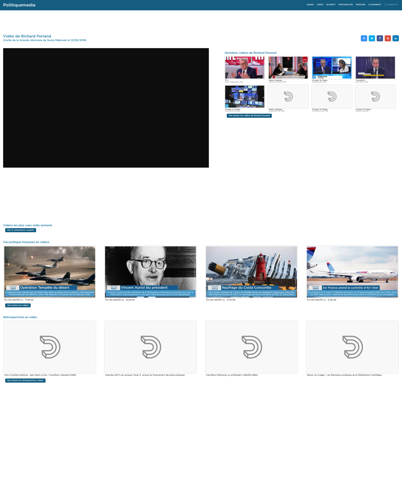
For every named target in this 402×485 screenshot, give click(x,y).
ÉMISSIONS (360, 4)
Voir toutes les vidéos (18, 305)
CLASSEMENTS (374, 4)
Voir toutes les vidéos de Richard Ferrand (249, 116)
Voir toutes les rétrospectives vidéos (25, 381)
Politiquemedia (19, 5)
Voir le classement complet (20, 230)
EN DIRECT (331, 4)
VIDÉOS (320, 4)
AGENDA (310, 4)
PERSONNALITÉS (346, 4)
